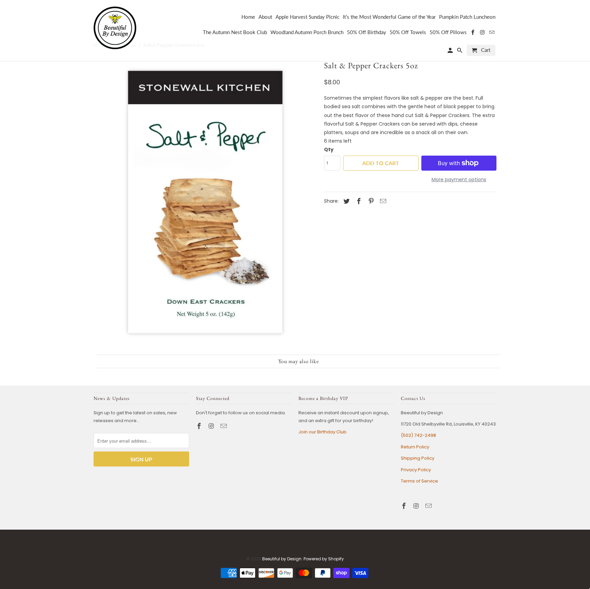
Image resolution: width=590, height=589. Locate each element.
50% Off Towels (408, 32)
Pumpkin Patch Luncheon (467, 17)
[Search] (460, 51)
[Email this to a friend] (382, 201)
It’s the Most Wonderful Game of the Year (389, 17)
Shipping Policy (417, 458)
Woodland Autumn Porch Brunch (306, 32)
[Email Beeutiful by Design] (224, 426)
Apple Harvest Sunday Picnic (307, 17)
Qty (329, 149)
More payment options (459, 179)
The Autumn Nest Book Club (235, 32)
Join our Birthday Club (322, 432)
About (265, 17)
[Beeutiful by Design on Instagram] (212, 426)
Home (248, 17)
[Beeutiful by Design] (115, 27)
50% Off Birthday (366, 32)
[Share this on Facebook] (357, 201)
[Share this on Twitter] (345, 201)
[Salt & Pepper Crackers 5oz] (205, 204)
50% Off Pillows (448, 32)
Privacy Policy (416, 469)
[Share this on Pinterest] (370, 201)
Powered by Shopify (324, 559)
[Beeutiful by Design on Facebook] (199, 426)
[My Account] (451, 51)
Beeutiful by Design (281, 559)
